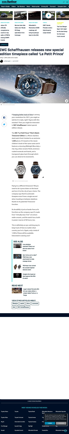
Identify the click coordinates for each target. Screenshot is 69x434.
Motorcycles (35, 6)
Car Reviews (21, 6)
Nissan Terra (45, 426)
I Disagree (61, 423)
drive (28, 303)
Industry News (5, 22)
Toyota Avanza (32, 421)
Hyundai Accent (19, 430)
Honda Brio (45, 430)
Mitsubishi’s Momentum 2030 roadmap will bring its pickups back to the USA (34, 30)
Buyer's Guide (5, 6)
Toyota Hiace (4, 411)
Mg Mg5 (30, 426)
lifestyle (15, 303)
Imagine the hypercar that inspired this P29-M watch (29, 276)
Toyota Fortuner (19, 417)
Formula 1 (53, 6)
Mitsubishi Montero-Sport (47, 412)
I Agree (50, 423)
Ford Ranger (4, 426)
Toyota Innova (32, 417)
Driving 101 (44, 6)
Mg (56, 426)
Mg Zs (2, 421)
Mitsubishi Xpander (61, 411)
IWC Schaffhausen (23, 307)
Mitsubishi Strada (33, 430)
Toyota (16, 411)
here (46, 420)
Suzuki (3, 430)
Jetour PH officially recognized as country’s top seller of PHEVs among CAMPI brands (5, 32)
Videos (45, 22)
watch (22, 303)
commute (35, 303)
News (28, 6)
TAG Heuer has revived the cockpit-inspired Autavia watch (29, 267)
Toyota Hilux (4, 417)
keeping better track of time (23, 115)
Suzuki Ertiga (18, 426)
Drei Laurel (7, 61)
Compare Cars (62, 6)
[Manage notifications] (65, 430)
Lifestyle (4, 44)
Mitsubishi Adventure (61, 430)
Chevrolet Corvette (20, 421)
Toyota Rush (31, 411)
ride (14, 307)
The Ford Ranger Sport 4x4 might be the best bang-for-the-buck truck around (62, 31)
